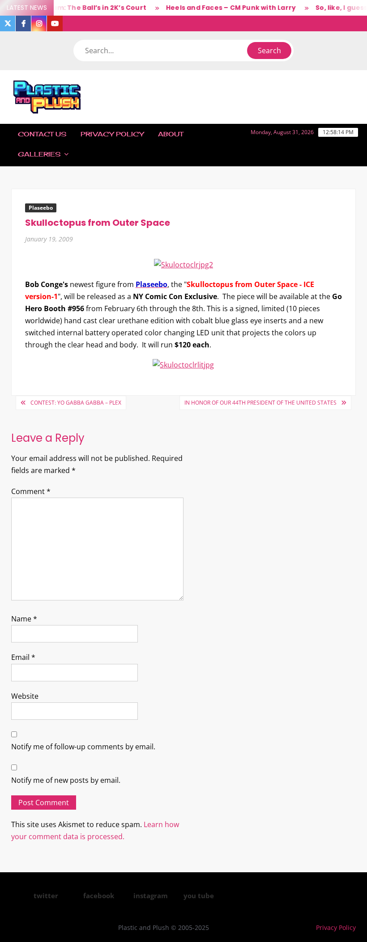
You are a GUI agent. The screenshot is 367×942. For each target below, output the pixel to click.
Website (24, 696)
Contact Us (42, 134)
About (170, 134)
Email (23, 657)
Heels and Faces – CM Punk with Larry (225, 7)
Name (24, 619)
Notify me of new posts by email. (65, 780)
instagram (150, 895)
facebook (98, 895)
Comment (31, 491)
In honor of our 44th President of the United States (260, 402)
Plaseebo (41, 207)
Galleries (39, 154)
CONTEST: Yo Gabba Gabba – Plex (75, 402)
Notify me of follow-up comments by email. (83, 747)
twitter (46, 895)
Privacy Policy (112, 134)
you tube (199, 895)
